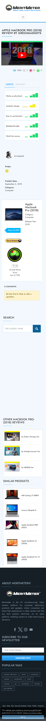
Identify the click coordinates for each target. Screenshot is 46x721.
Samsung (34, 674)
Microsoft (18, 679)
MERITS (9, 84)
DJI (15, 684)
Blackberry (8, 688)
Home (4, 706)
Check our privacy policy (32, 713)
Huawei (37, 684)
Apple (24, 674)
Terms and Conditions (20, 706)
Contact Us (41, 706)
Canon (6, 679)
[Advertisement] (22, 375)
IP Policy (34, 706)
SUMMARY (20, 84)
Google (7, 684)
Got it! (23, 717)
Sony (29, 679)
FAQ (12, 706)
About (8, 706)
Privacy (29, 706)
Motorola (25, 684)
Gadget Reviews (10, 674)
